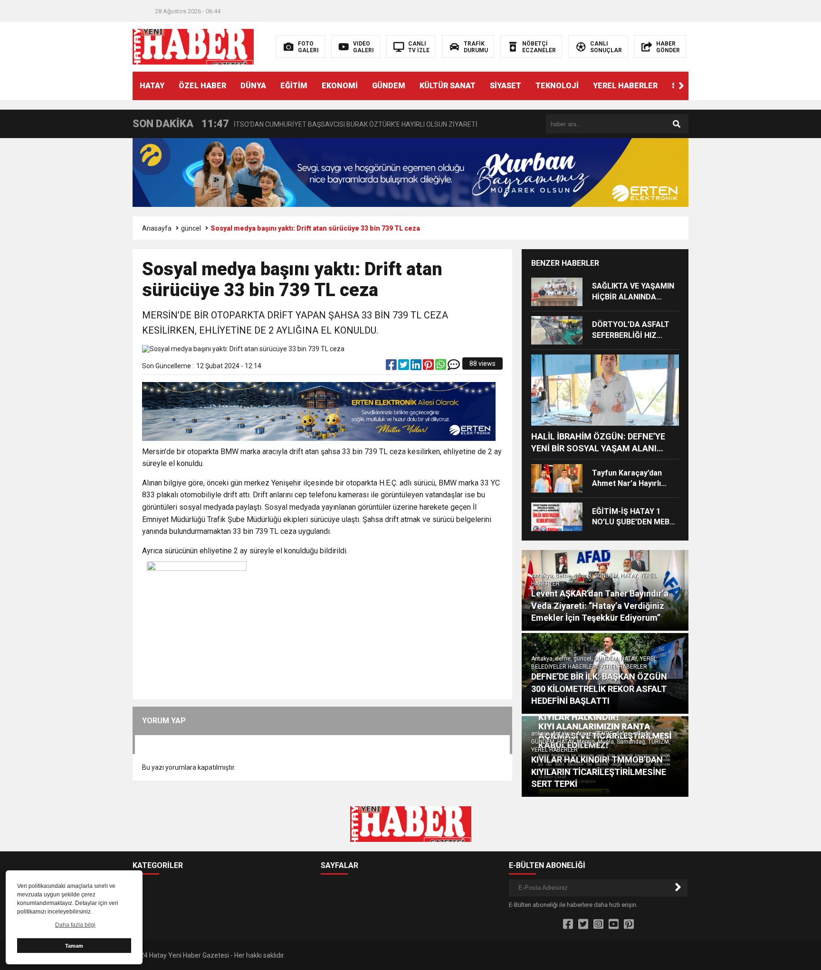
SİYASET (505, 85)
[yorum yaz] (454, 367)
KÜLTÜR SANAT (448, 85)
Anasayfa (157, 228)
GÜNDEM (388, 85)
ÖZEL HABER (202, 85)
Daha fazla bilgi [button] (75, 925)
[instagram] (598, 924)
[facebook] (392, 367)
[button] (681, 86)
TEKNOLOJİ (557, 85)
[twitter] (404, 367)
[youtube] (614, 924)
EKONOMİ (340, 85)
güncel (191, 228)
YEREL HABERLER (625, 85)
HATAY (152, 85)
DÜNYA (253, 85)
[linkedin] (416, 367)
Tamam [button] (74, 946)
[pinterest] (429, 367)
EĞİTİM (293, 85)
